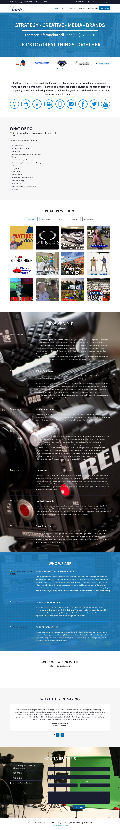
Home (57, 8)
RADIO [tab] (60, 219)
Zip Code (85, 782)
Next (62, 735)
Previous (57, 735)
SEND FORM (79, 807)
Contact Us (104, 8)
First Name (53, 766)
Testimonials (93, 8)
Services (82, 8)
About (64, 8)
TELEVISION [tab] (31, 219)
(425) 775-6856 (79, 2)
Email (52, 774)
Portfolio (73, 8)
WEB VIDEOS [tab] (46, 219)
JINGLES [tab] (74, 219)
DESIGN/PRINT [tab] (89, 219)
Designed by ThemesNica (60, 825)
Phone (52, 782)
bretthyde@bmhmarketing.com (100, 2)
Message (53, 790)
